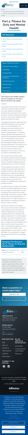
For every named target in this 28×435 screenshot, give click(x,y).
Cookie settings (13, 422)
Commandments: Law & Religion (20, 350)
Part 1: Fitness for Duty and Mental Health (12, 40)
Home (3, 9)
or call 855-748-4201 (14, 298)
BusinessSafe (19, 346)
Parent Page (23, 251)
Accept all (13, 431)
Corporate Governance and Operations (10, 77)
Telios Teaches (6, 351)
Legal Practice (6, 87)
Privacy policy (14, 416)
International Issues (8, 81)
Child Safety (5, 69)
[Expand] (25, 63)
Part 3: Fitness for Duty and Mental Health (12, 50)
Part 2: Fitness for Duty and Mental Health (12, 45)
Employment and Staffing (10, 66)
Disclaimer (5, 353)
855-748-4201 (14, 2)
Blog (3, 342)
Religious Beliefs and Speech (10, 63)
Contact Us (14, 294)
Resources (18, 353)
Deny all (13, 427)
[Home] (8, 5)
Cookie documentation (14, 418)
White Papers (6, 91)
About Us (5, 345)
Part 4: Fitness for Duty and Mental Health (12, 55)
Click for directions (7, 322)
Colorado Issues (7, 84)
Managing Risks (6, 73)
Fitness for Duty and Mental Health (13, 11)
